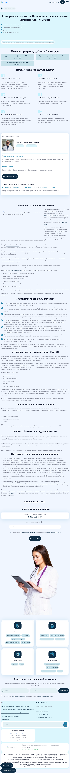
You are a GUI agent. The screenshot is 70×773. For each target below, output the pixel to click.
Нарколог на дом (26, 642)
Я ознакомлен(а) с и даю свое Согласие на (36, 532)
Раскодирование (60, 639)
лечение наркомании (12, 246)
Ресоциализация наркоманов (52, 664)
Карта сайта (5, 719)
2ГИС (53, 187)
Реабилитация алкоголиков (47, 639)
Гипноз (22, 664)
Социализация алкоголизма (49, 671)
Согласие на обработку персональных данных (15, 706)
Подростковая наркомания (12, 642)
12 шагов (60, 671)
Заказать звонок (35, 538)
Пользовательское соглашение (10, 716)
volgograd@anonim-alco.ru (44, 717)
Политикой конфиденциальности (27, 532)
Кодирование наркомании (13, 635)
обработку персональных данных (53, 532)
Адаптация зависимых (52, 667)
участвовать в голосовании (30, 749)
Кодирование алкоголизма (57, 635)
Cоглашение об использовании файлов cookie (15, 713)
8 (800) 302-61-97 (54, 2)
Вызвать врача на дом (10, 176)
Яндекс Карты (44, 187)
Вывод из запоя (44, 635)
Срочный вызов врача (8, 770)
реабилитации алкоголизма (13, 270)
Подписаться (64, 690)
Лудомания (15, 664)
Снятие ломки (25, 635)
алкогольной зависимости (51, 215)
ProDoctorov (5, 187)
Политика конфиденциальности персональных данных (17, 709)
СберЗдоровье (16, 187)
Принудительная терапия (17, 639)
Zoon (35, 187)
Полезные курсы (7, 765)
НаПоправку (27, 187)
